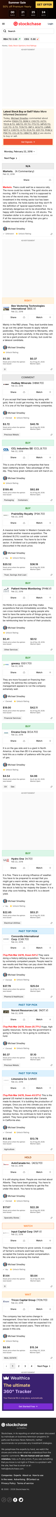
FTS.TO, (36, 124)
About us (26, 1475)
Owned (8, 418)
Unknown (9, 233)
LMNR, (47, 127)
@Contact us (33, 1479)
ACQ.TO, (39, 127)
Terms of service (25, 1483)
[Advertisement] (28, 79)
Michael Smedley (19, 118)
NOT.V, (7, 130)
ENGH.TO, (17, 121)
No (6, 558)
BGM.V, (27, 121)
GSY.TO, (40, 130)
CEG (30, 39)
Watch (39, 317)
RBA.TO (10, 39)
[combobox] (28, 31)
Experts (17, 1475)
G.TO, (16, 127)
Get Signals (26, 142)
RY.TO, (28, 124)
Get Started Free (27, 1406)
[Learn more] (51, 234)
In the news (7, 1479)
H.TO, (23, 130)
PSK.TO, (7, 133)
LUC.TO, (8, 127)
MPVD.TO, (46, 124)
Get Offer (44, 4)
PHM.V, (49, 130)
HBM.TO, (28, 133)
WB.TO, (20, 124)
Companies (6, 1475)
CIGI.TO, (36, 121)
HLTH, (44, 121)
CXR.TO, (15, 130)
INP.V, (31, 127)
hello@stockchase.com (12, 1468)
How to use (37, 1475)
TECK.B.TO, (9, 124)
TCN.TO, (23, 127)
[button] (28, 229)
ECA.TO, (31, 130)
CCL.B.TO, (18, 133)
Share (26, 180)
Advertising (19, 1479)
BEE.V (36, 133)
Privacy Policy (8, 1483)
